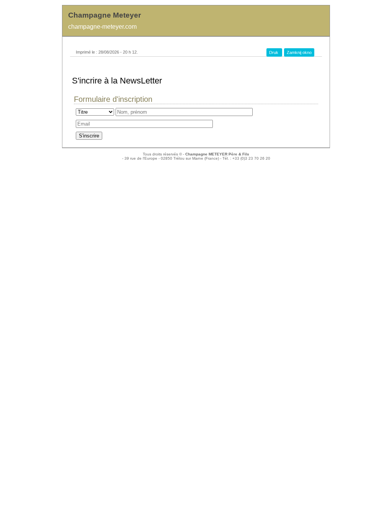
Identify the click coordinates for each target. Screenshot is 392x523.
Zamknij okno (299, 52)
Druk (274, 52)
